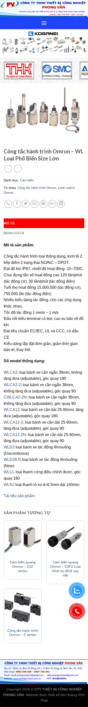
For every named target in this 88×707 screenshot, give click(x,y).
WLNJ (9, 485)
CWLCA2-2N (15, 397)
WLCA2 (10, 372)
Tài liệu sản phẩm (19, 496)
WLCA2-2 (12, 385)
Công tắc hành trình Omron (37, 188)
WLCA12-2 (13, 422)
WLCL (9, 472)
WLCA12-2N (15, 435)
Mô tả (9, 223)
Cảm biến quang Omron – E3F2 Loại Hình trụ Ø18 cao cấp (65, 568)
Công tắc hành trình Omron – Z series (22, 633)
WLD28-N (12, 459)
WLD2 (9, 447)
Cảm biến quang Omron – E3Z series (22, 566)
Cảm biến (26, 180)
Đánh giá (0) (14, 233)
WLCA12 (12, 410)
